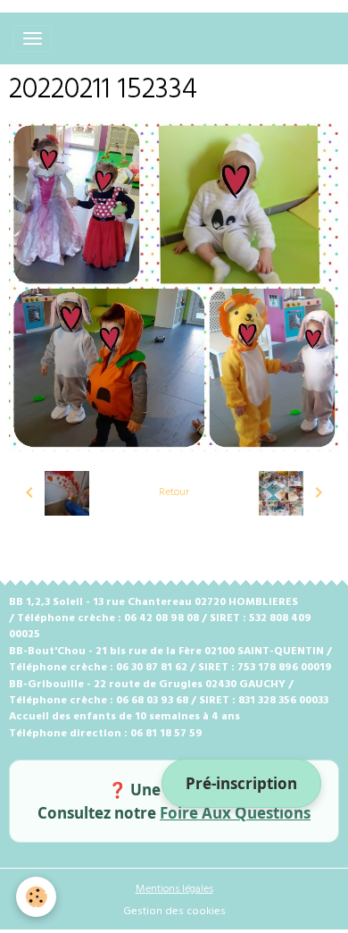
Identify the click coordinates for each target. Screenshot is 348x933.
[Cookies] (36, 897)
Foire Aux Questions (235, 813)
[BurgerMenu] (32, 38)
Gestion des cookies (174, 912)
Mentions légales (174, 889)
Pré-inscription (241, 783)
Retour (174, 492)
